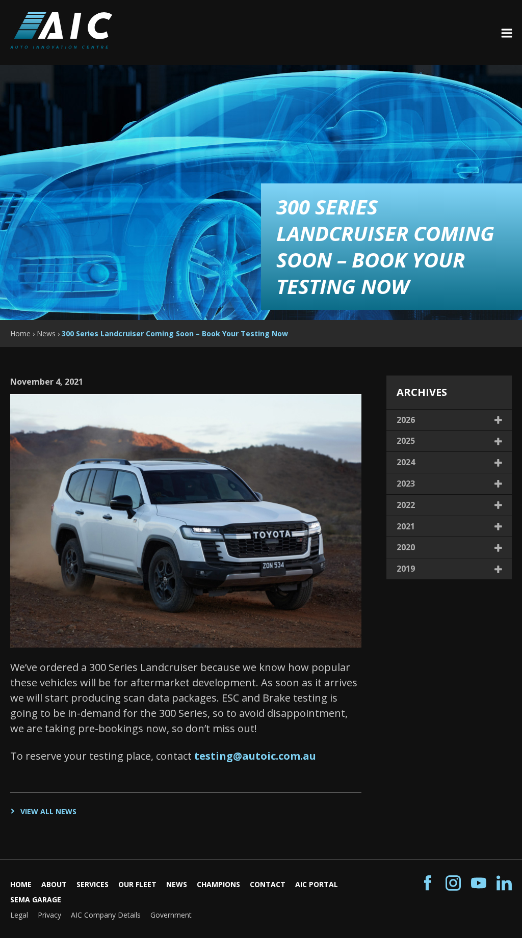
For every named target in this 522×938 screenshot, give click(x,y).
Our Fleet (137, 884)
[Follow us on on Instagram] (453, 883)
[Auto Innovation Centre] (61, 45)
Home (21, 884)
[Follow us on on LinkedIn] (504, 883)
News (176, 884)
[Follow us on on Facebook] (427, 883)
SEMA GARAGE (35, 899)
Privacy (49, 915)
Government (171, 915)
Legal (19, 915)
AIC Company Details (106, 915)
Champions (218, 884)
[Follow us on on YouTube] (478, 883)
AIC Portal (316, 884)
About (54, 884)
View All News (48, 811)
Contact (267, 884)
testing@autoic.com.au (255, 756)
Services (92, 884)
